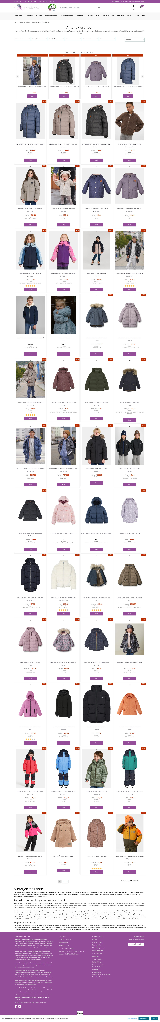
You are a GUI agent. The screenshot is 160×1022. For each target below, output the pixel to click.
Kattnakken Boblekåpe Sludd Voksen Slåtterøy (128, 87)
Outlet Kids (120, 15)
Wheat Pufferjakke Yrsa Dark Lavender (129, 338)
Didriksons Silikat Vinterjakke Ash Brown (30, 209)
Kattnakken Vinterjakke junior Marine (97, 209)
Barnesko (90, 15)
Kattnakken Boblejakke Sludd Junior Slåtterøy (30, 469)
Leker (98, 15)
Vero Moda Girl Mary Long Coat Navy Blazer (30, 598)
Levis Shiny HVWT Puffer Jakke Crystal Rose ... (63, 533)
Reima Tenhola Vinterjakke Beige (96, 273)
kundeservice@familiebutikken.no (69, 954)
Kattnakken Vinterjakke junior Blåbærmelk (96, 87)
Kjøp (32, 96)
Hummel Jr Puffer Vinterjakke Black (129, 469)
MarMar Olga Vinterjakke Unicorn (130, 533)
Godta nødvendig (144, 1018)
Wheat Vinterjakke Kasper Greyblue (96, 338)
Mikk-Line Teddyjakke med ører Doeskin (63, 209)
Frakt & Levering (97, 942)
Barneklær (39, 15)
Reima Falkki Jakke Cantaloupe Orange (130, 727)
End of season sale (19, 16)
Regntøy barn (80, 15)
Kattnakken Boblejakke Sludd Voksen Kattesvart (64, 87)
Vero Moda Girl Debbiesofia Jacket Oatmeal (63, 598)
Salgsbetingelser (97, 953)
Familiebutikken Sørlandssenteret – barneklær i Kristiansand (101, 974)
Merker (129, 15)
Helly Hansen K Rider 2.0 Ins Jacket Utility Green (130, 856)
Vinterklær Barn (36, 22)
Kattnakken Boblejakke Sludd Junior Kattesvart (32, 87)
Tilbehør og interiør (108, 15)
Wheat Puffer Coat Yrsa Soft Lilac (30, 662)
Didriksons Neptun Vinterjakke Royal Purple (63, 273)
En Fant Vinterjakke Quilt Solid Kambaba (96, 402)
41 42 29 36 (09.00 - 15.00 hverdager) (72, 951)
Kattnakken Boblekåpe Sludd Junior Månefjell (30, 402)
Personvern (95, 956)
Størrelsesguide (117, 1)
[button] (52, 7)
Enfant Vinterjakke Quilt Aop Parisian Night (96, 662)
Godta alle (154, 1018)
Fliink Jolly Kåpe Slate (63, 338)
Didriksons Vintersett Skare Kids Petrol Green (129, 791)
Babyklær (30, 15)
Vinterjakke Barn (46, 22)
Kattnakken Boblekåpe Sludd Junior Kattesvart (130, 273)
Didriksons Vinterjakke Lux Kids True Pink (30, 856)
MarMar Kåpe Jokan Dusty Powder (63, 856)
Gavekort (95, 970)
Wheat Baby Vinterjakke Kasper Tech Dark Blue (96, 598)
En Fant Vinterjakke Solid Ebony (129, 402)
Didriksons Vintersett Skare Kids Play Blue (63, 791)
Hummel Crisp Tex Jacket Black (96, 727)
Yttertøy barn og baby (67, 15)
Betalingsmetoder (97, 951)
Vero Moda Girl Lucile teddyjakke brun (129, 144)
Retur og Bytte (96, 945)
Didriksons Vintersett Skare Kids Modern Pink (30, 791)
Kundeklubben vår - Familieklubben (134, 1)
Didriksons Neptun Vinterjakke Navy (30, 273)
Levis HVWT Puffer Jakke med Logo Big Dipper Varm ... (96, 533)
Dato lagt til (128, 39)
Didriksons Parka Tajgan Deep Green (96, 791)
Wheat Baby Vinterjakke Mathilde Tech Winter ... (63, 662)
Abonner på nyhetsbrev (136, 944)
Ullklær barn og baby (51, 15)
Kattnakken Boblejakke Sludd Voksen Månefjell (63, 144)
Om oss (94, 939)
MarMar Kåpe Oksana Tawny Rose (96, 856)
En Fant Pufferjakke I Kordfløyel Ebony (30, 533)
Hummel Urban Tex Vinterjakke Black (63, 727)
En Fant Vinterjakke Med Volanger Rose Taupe (63, 402)
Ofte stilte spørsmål (98, 948)
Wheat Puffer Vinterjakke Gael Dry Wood (130, 598)
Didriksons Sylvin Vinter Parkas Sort (96, 469)
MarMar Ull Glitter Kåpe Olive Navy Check (129, 662)
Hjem (15, 22)
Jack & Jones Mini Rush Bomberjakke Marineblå (30, 338)
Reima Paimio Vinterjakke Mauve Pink (30, 727)
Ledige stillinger (97, 962)
